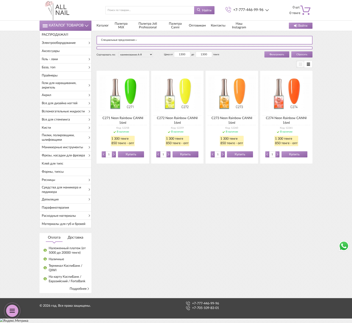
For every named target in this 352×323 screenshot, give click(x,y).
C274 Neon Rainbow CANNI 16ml (286, 120)
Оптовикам (197, 25)
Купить (131, 154)
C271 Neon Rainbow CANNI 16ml (122, 120)
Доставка (75, 237)
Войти (302, 25)
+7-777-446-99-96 (248, 10)
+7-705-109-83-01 (205, 308)
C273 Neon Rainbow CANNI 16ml (231, 120)
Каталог (103, 25)
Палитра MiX (121, 25)
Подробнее (78, 288)
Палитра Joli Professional (148, 25)
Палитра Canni (175, 25)
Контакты (218, 25)
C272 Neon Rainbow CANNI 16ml (177, 120)
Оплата (54, 237)
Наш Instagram (239, 25)
